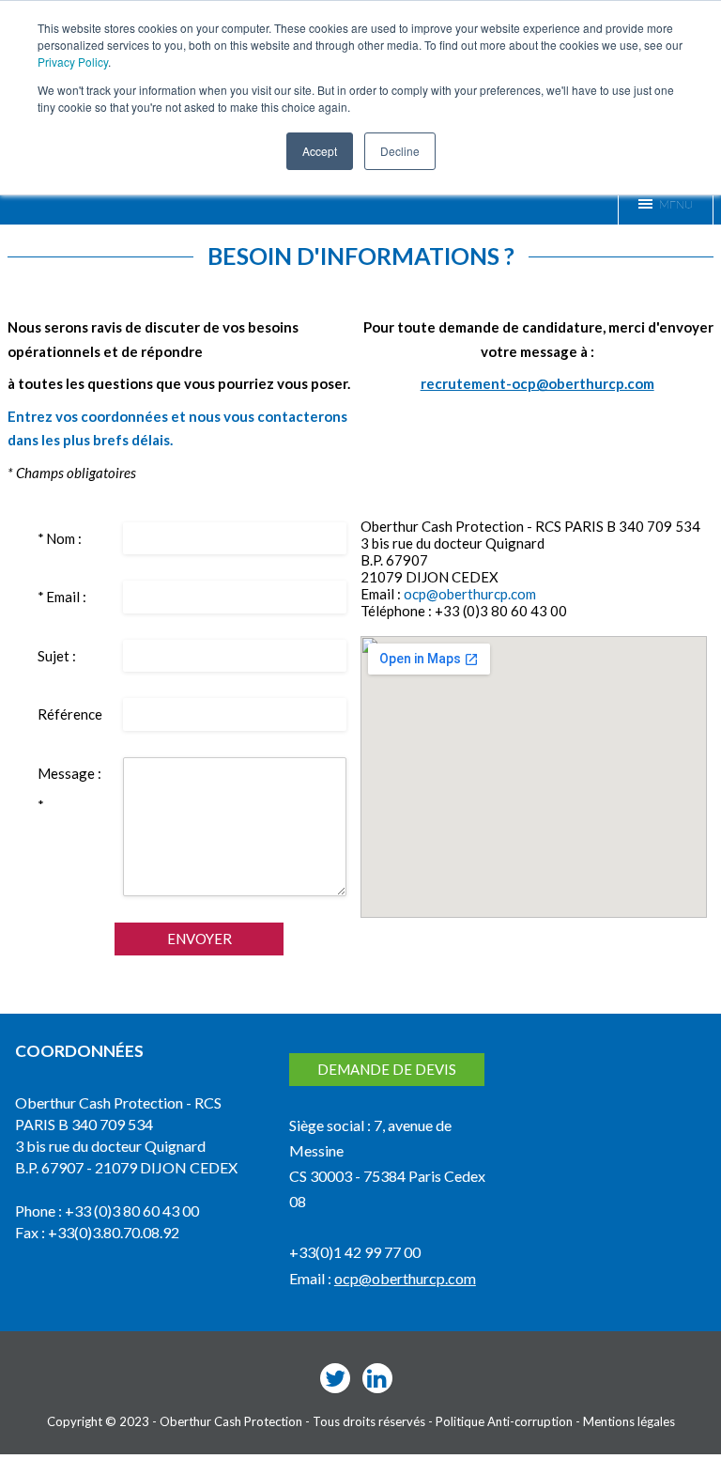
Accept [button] (319, 151)
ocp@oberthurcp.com (470, 593)
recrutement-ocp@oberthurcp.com (537, 383)
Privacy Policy (73, 62)
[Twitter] (335, 1378)
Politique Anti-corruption (504, 1421)
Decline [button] (400, 151)
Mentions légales (629, 1421)
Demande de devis (386, 1069)
